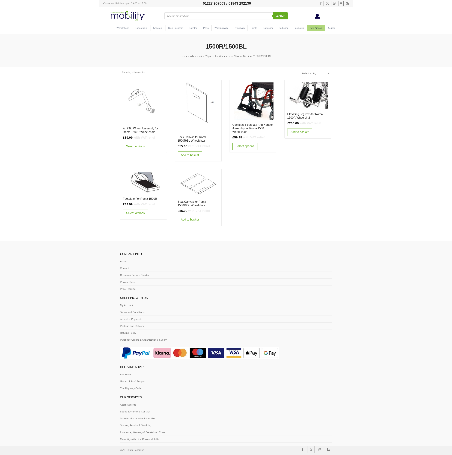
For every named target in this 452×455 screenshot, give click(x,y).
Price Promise (128, 288)
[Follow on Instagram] (334, 3)
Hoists (254, 28)
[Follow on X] (327, 3)
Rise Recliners (175, 28)
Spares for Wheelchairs (219, 56)
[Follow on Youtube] (341, 3)
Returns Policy (128, 332)
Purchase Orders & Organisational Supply (143, 339)
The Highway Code (130, 388)
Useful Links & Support (132, 381)
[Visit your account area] (317, 17)
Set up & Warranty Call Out (135, 411)
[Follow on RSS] (347, 3)
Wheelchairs (123, 28)
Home (184, 56)
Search (280, 15)
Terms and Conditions (132, 312)
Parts (206, 28)
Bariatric (193, 28)
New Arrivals (316, 28)
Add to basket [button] (190, 155)
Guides (331, 28)
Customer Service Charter (134, 275)
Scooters (157, 28)
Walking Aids (221, 28)
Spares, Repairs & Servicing (135, 425)
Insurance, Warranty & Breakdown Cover (143, 432)
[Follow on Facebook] (320, 3)
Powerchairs (141, 28)
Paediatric (299, 28)
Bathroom (268, 28)
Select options (135, 146)
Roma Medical (243, 56)
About (123, 261)
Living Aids (239, 28)
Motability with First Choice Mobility (139, 439)
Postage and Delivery (132, 326)
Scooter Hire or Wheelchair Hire (138, 418)
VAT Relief (126, 374)
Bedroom (283, 28)
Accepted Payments (131, 319)
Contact (124, 268)
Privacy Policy (127, 282)
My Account (126, 305)
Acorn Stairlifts (128, 404)
